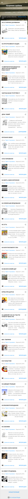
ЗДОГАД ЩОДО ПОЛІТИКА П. (11, 93)
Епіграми (8, 12)
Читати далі (22, 38)
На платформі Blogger (14, 497)
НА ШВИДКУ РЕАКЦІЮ (9, 384)
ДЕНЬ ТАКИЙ (6, 114)
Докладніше (22, 131)
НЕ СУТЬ (4, 224)
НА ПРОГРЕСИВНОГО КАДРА (10, 44)
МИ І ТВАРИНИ (6, 339)
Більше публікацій (14, 492)
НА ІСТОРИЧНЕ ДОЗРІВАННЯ (11, 22)
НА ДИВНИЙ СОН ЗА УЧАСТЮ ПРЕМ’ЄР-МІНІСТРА (11, 315)
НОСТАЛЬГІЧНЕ (6, 361)
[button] (25, 23)
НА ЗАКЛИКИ (6, 426)
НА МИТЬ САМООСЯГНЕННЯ (10, 180)
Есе (14, 12)
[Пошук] (26, 3)
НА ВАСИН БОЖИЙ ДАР (9, 269)
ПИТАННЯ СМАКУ (7, 137)
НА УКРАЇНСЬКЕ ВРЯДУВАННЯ (11, 203)
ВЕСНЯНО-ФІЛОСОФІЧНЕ (9, 448)
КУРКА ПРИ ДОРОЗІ (8, 292)
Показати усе (22, 16)
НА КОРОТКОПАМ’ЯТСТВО (10, 247)
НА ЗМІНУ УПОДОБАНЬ (9, 471)
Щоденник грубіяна (14, 6)
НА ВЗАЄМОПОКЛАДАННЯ (10, 405)
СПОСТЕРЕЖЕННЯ (7, 159)
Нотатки (20, 12)
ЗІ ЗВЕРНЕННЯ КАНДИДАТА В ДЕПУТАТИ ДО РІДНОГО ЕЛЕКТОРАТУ (11, 68)
